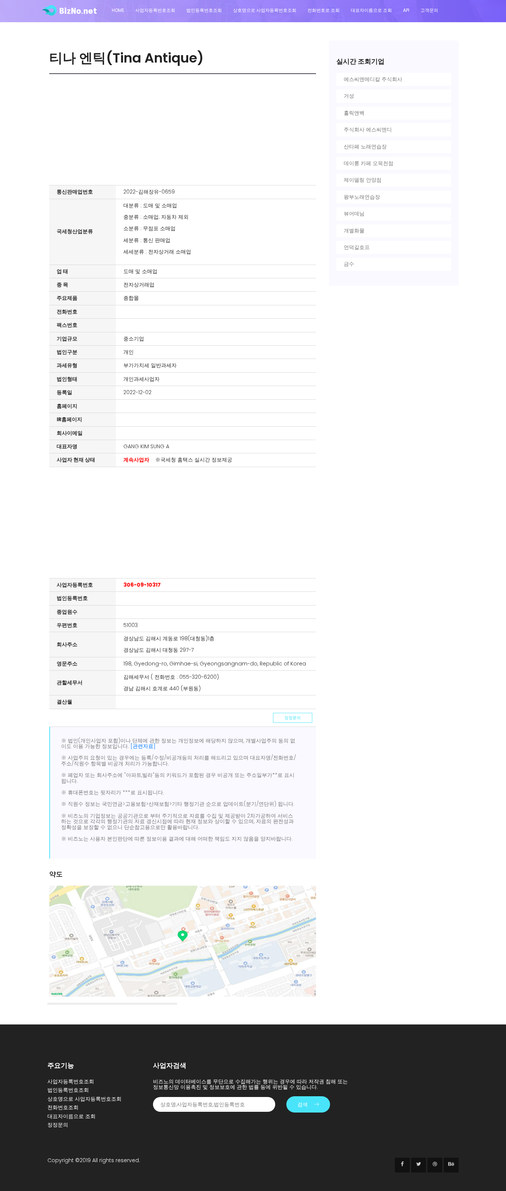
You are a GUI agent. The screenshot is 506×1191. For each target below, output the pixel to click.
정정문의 (292, 718)
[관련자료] (143, 746)
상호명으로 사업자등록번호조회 (264, 10)
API (406, 10)
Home (118, 10)
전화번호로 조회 (323, 10)
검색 (302, 1104)
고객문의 (429, 10)
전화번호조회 (63, 1107)
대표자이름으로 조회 (371, 10)
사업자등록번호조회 (155, 10)
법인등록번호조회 (204, 10)
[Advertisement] (184, 129)
